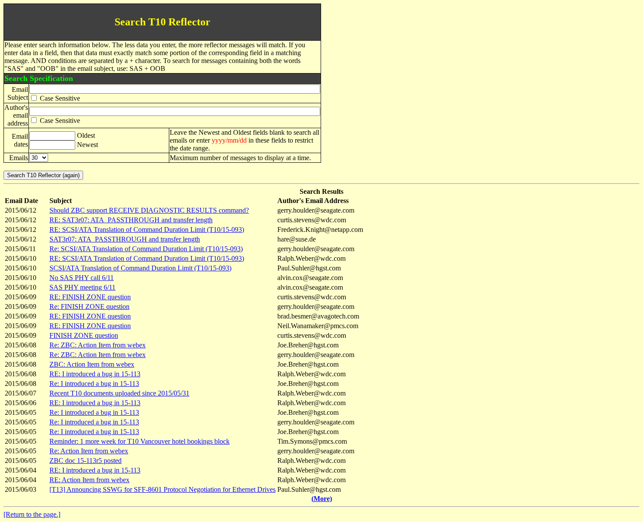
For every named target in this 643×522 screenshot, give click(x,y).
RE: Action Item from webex (89, 479)
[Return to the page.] (31, 514)
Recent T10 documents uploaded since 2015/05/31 (119, 393)
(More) (321, 498)
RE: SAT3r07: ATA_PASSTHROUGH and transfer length (131, 220)
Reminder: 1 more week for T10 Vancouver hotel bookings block (139, 441)
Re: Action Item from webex (88, 451)
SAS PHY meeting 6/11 (82, 287)
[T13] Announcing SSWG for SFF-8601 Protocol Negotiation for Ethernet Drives (162, 489)
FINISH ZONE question (83, 335)
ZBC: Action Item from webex (91, 364)
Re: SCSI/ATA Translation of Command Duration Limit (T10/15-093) (146, 248)
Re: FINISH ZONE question (89, 306)
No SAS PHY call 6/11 (81, 277)
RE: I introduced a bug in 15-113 (94, 374)
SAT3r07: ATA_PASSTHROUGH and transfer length (124, 239)
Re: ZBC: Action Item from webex (97, 345)
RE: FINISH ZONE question (90, 297)
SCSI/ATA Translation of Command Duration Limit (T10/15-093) (140, 268)
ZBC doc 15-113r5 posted (85, 460)
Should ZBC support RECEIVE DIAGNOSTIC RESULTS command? (149, 210)
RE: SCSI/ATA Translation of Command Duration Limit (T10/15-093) (146, 229)
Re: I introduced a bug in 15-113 (94, 383)
